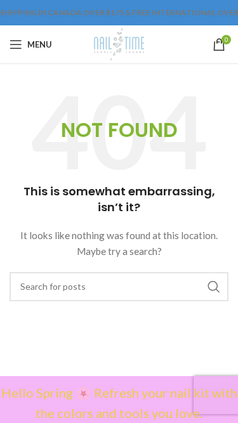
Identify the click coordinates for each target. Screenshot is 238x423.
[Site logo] (119, 43)
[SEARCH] (213, 286)
